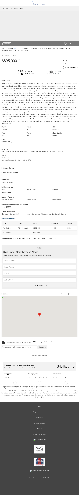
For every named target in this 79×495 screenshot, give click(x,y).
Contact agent (7, 43)
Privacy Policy (46, 477)
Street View (73, 294)
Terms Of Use (32, 477)
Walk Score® (43, 355)
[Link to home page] (39, 3)
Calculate (42, 347)
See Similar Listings (70, 67)
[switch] (65, 43)
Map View (64, 294)
